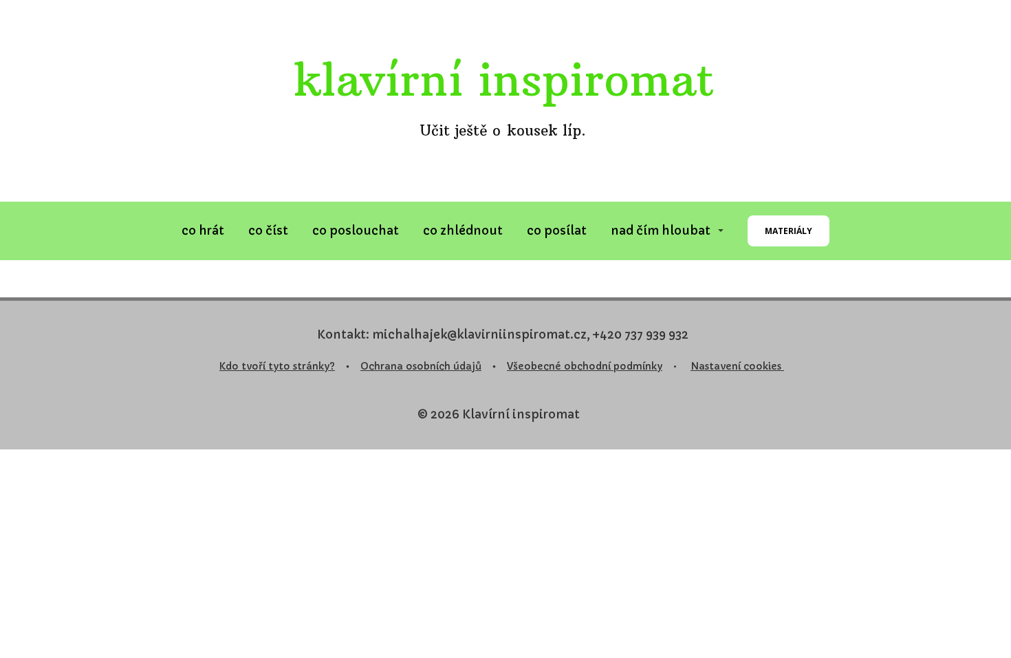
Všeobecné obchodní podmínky (584, 366)
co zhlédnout (463, 230)
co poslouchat (355, 230)
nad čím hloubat (660, 230)
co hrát (203, 230)
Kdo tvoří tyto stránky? (277, 366)
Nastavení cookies (737, 366)
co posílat (557, 230)
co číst (268, 230)
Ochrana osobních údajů (420, 366)
